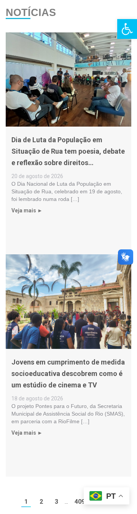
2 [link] (41, 501)
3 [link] (56, 501)
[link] (127, 29)
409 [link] (80, 501)
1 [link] (26, 501)
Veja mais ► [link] (27, 210)
